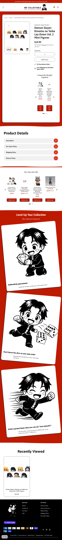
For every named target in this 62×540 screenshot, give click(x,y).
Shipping (44, 45)
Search (24, 505)
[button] (3, 7)
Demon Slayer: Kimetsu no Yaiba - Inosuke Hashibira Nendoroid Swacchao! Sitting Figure (37, 191)
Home (6, 17)
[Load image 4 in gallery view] (27, 49)
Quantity (37, 50)
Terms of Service (45, 508)
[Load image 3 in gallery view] (21, 49)
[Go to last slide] (35, 97)
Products (11, 17)
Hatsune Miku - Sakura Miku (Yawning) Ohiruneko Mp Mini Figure (49, 92)
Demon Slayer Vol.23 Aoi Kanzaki (50, 188)
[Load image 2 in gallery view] (15, 49)
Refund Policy (44, 510)
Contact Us (25, 508)
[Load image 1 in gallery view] (9, 49)
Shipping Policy (45, 513)
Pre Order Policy (45, 516)
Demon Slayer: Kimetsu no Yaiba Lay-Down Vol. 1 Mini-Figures (40, 92)
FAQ (23, 513)
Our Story (24, 510)
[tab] (43, 113)
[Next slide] (53, 97)
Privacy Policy (44, 505)
